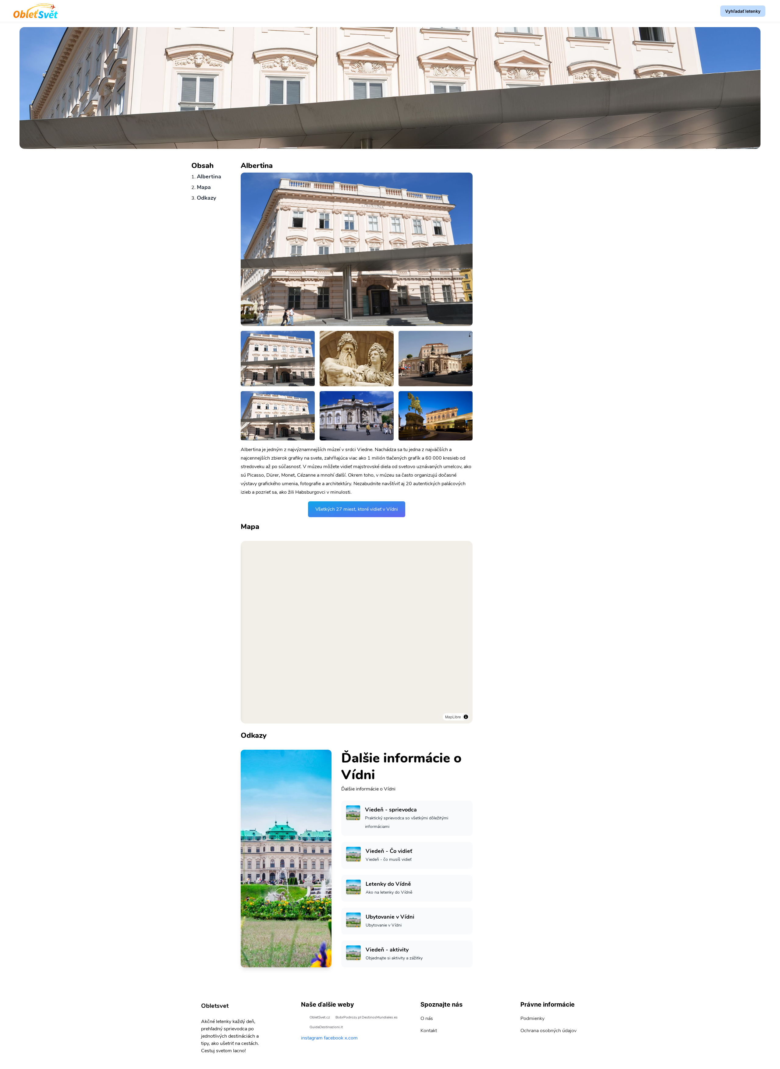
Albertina (209, 176)
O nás (426, 1018)
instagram (312, 1038)
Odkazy (206, 198)
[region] (357, 632)
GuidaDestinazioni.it (326, 1027)
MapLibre (453, 716)
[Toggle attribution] (466, 716)
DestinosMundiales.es (380, 1017)
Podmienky (532, 1018)
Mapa (204, 187)
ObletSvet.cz (320, 1017)
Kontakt (428, 1030)
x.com (351, 1038)
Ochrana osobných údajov (548, 1030)
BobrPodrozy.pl (348, 1017)
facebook (333, 1038)
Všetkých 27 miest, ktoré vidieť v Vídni (356, 509)
